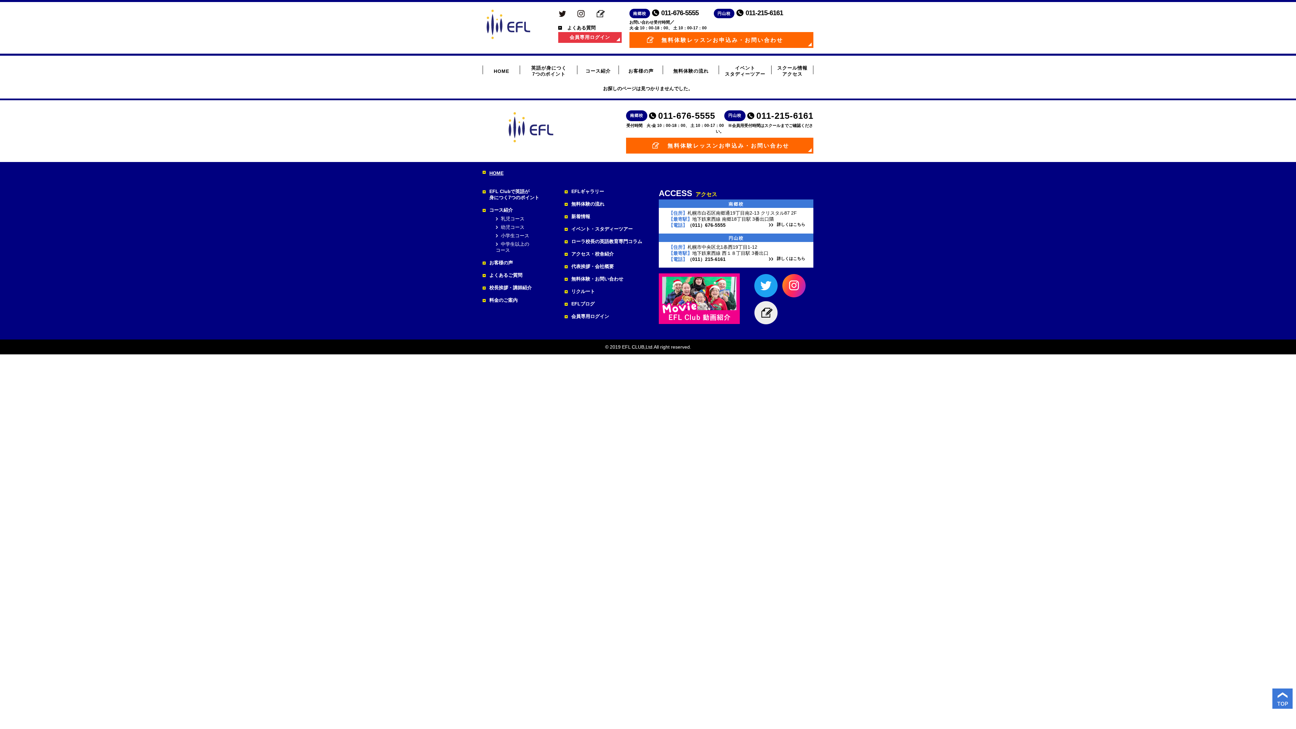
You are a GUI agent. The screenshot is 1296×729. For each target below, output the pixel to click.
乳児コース (512, 218)
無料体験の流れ (691, 71)
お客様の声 (641, 71)
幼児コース (512, 227)
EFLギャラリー (587, 191)
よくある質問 (581, 27)
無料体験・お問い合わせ (597, 278)
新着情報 (580, 216)
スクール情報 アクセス (792, 71)
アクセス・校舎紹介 (592, 253)
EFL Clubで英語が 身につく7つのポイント (514, 194)
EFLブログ (583, 303)
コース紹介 (598, 71)
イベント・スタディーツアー (602, 229)
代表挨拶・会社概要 (592, 266)
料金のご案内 (503, 300)
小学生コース (515, 235)
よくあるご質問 (505, 275)
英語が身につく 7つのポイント (549, 71)
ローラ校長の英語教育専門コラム (606, 241)
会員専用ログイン (590, 37)
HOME (501, 71)
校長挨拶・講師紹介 (510, 287)
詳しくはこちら (791, 224)
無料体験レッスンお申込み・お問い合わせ (722, 40)
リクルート (583, 291)
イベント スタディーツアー (745, 71)
